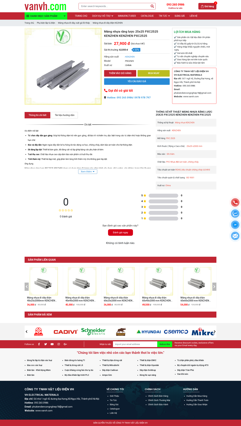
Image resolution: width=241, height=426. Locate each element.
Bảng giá (114, 404)
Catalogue (115, 408)
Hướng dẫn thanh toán (197, 400)
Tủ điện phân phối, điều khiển (190, 360)
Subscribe (164, 344)
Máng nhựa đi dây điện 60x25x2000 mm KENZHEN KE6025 (79, 299)
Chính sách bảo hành (158, 404)
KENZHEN (130, 57)
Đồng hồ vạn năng (148, 375)
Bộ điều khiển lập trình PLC (77, 375)
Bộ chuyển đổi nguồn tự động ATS (192, 365)
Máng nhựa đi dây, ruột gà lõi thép (74, 23)
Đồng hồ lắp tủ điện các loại (39, 360)
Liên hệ (113, 413)
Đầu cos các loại (34, 365)
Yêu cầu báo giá (137, 81)
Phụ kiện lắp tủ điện (46, 23)
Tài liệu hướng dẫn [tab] (64, 115)
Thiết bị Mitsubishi (110, 365)
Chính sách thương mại (159, 400)
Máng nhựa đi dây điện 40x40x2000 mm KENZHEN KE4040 (41, 299)
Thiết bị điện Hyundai (149, 365)
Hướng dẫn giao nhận (196, 404)
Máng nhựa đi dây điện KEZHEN (108, 23)
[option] (44, 286)
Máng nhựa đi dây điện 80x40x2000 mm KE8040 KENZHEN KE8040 (194, 299)
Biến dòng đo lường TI (75, 360)
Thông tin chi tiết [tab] (37, 115)
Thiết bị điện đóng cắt (112, 360)
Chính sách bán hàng (158, 396)
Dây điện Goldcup (148, 370)
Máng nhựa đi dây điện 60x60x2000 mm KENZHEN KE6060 (156, 299)
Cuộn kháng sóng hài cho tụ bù (79, 370)
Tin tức (113, 400)
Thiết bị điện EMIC (148, 360)
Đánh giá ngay (120, 232)
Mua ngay (153, 73)
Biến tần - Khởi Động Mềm (38, 370)
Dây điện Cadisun (110, 370)
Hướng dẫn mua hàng (196, 396)
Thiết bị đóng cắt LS (74, 365)
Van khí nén (182, 374)
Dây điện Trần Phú (185, 370)
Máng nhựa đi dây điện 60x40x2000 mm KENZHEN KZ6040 (118, 299)
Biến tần (30, 375)
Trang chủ (29, 23)
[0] (202, 6)
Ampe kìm (107, 375)
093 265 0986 (175, 6)
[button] (27, 287)
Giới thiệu (114, 396)
